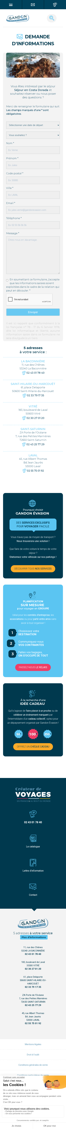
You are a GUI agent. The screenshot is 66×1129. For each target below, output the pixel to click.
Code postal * (14, 173)
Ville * (9, 188)
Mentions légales (33, 1044)
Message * (12, 233)
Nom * (10, 143)
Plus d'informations (34, 937)
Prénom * (12, 158)
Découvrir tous (33, 568)
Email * (10, 203)
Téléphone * (14, 218)
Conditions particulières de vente (33, 1075)
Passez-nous (33, 667)
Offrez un (33, 746)
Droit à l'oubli (33, 1054)
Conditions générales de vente (33, 1065)
